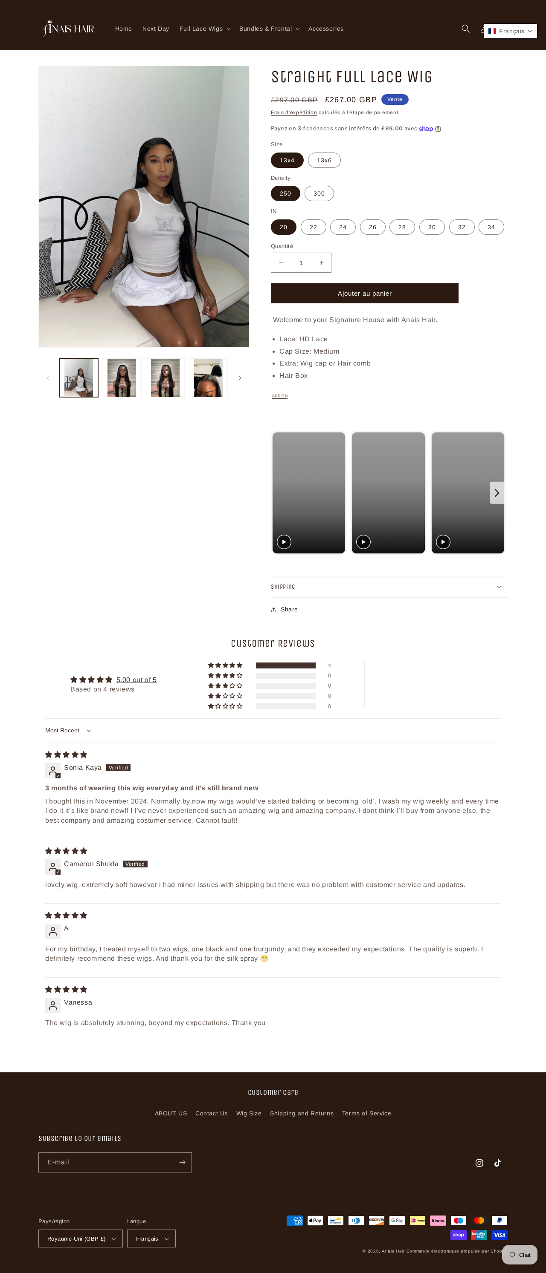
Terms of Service (367, 1113)
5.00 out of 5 (136, 679)
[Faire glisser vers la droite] (240, 378)
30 (432, 227)
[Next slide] (497, 492)
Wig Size (249, 1113)
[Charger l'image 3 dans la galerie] (165, 377)
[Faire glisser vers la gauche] (47, 378)
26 (373, 227)
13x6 (324, 160)
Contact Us (211, 1113)
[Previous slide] (280, 492)
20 (284, 227)
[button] (204, 28)
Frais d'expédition (294, 112)
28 (402, 227)
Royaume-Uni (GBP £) (76, 1239)
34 (491, 227)
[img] (66, 754)
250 (285, 193)
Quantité (282, 246)
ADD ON (280, 396)
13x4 (287, 160)
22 (313, 227)
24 (343, 227)
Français (147, 1239)
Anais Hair (393, 1251)
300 (319, 193)
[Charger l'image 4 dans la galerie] (208, 377)
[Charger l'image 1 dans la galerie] (78, 377)
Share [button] (289, 609)
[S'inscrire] (182, 1162)
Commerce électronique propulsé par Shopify (457, 1251)
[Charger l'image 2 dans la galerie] (121, 377)
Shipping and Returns (302, 1113)
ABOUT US (171, 1113)
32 (462, 227)
